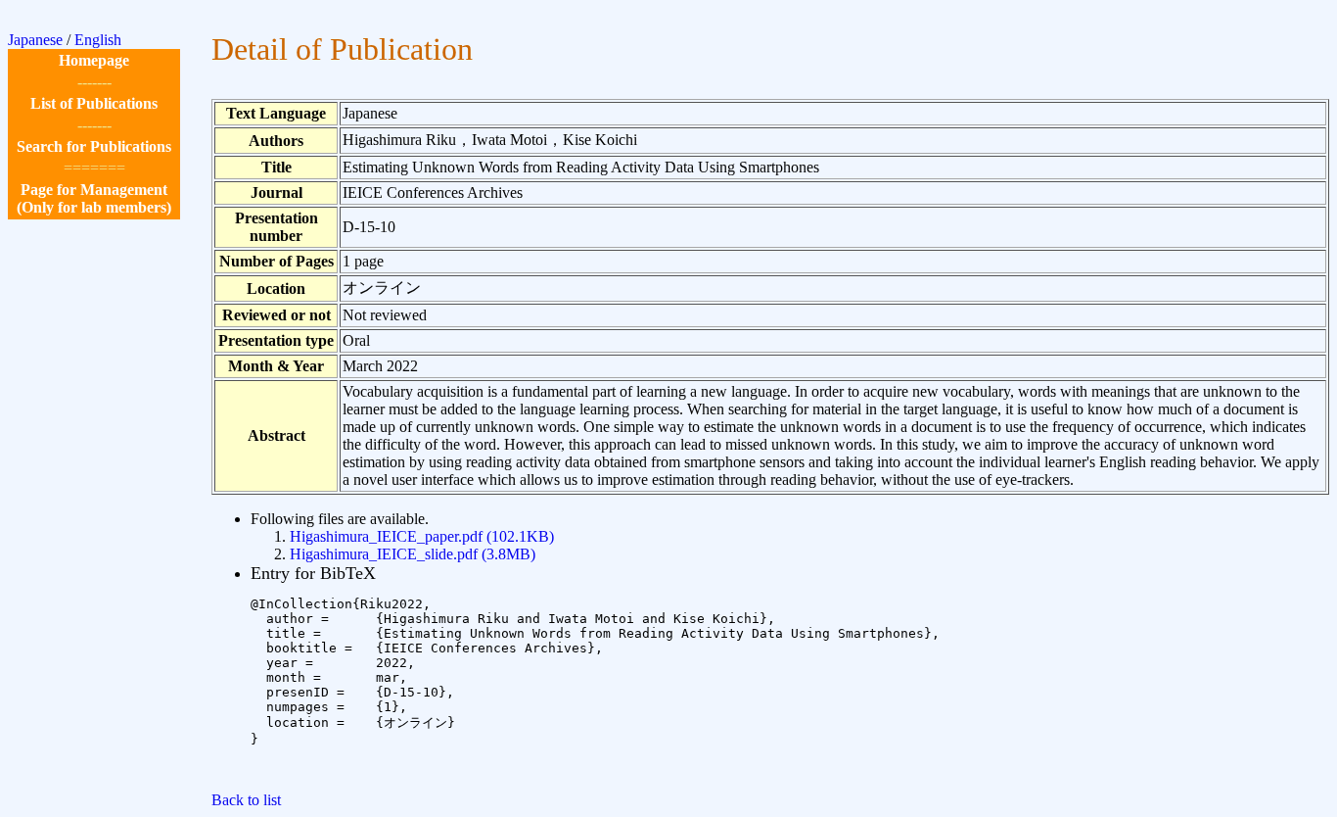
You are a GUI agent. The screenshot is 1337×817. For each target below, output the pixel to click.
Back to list (246, 800)
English (97, 39)
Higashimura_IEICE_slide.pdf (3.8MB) (412, 554)
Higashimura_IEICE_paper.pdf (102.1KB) (422, 536)
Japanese (35, 39)
